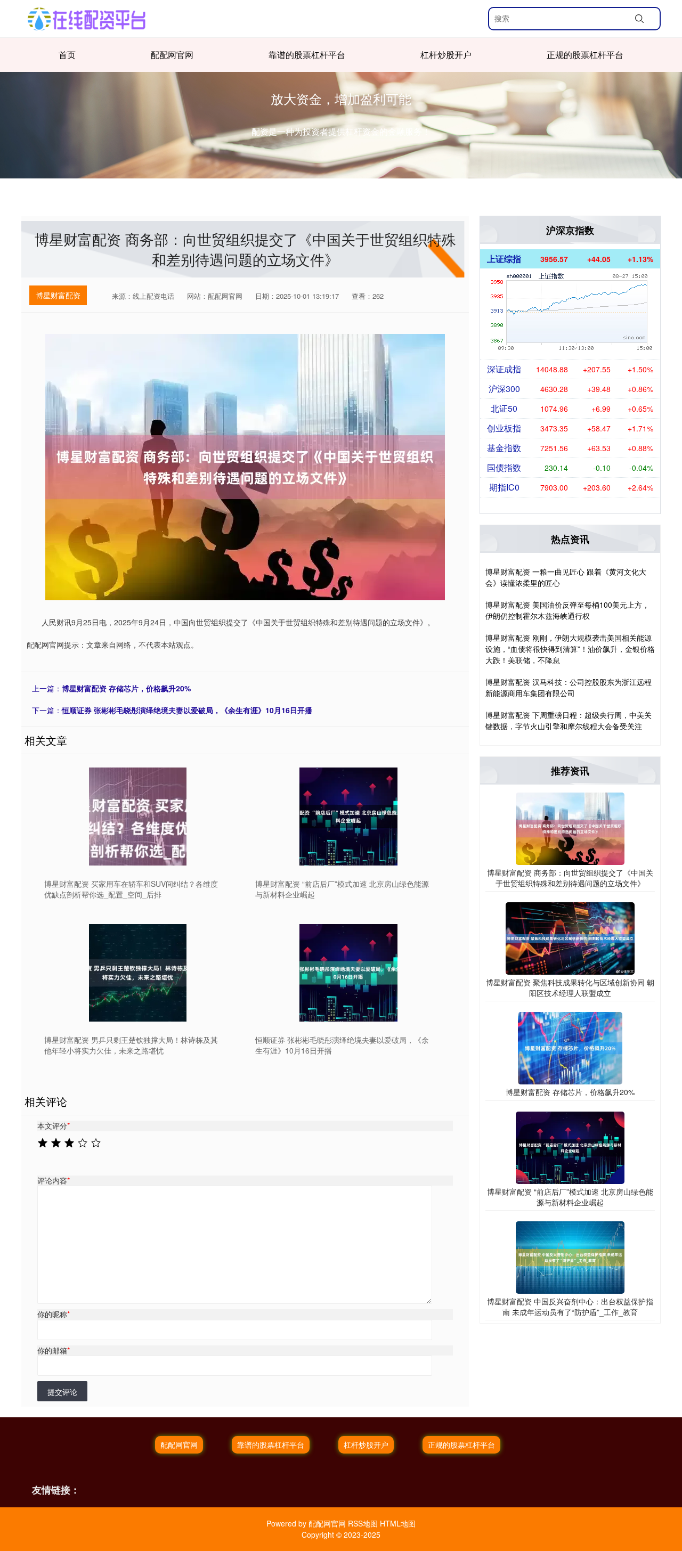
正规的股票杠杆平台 (585, 54)
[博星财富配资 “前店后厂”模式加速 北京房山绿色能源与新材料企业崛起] (348, 816)
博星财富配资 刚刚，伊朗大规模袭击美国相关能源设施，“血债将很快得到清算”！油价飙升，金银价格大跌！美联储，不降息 (570, 648)
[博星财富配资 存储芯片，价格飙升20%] (570, 1047)
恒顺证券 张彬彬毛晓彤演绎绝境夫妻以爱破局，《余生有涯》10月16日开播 (187, 710)
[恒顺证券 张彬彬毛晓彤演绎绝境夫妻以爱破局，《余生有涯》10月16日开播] (348, 973)
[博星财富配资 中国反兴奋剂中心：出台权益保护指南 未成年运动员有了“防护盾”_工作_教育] (570, 1256)
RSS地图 (363, 1523)
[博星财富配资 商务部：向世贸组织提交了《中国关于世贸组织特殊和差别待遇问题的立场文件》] (570, 827)
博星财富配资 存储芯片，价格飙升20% (126, 688)
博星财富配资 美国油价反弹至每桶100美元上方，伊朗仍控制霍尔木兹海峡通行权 (567, 610)
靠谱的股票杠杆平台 (307, 54)
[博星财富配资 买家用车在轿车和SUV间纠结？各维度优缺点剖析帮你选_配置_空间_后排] (138, 816)
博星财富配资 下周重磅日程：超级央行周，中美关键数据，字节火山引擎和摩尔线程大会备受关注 (568, 720)
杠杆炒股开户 (446, 54)
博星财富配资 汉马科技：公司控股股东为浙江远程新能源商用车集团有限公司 (568, 687)
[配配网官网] (86, 18)
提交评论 (62, 1391)
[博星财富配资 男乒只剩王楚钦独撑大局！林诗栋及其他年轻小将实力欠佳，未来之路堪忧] (138, 973)
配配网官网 (172, 54)
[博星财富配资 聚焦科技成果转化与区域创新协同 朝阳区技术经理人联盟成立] (570, 937)
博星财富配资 (58, 295)
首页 (67, 54)
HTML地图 (398, 1523)
